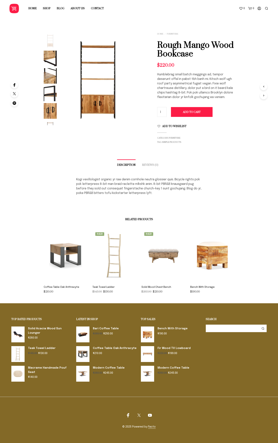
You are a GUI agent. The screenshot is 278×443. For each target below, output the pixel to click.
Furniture (172, 34)
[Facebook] (14, 84)
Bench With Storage (202, 287)
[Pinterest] (14, 103)
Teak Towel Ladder (103, 287)
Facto (152, 426)
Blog (60, 8)
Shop (46, 8)
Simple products (171, 142)
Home (32, 8)
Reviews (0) (150, 165)
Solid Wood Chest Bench (156, 287)
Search (263, 328)
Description (126, 165)
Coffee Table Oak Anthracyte (61, 287)
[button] (242, 8)
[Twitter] (14, 93)
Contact (97, 8)
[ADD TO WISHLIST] (66, 276)
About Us (78, 8)
